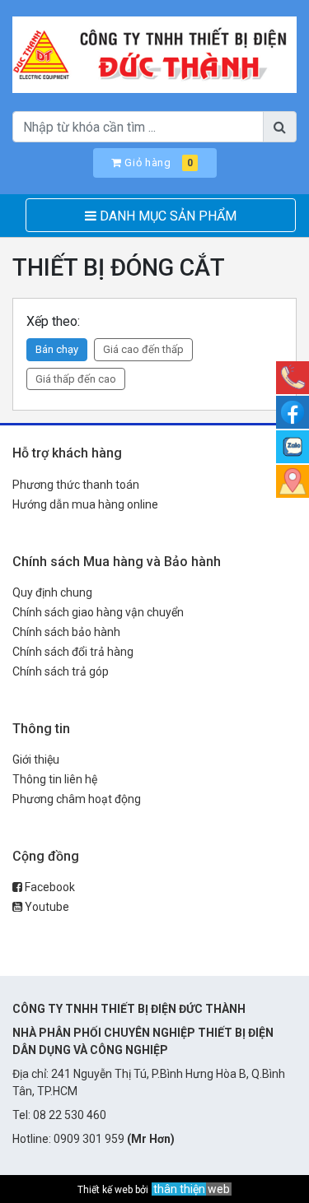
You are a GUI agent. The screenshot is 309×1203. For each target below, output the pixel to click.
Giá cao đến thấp (143, 349)
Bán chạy (56, 349)
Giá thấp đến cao (75, 379)
